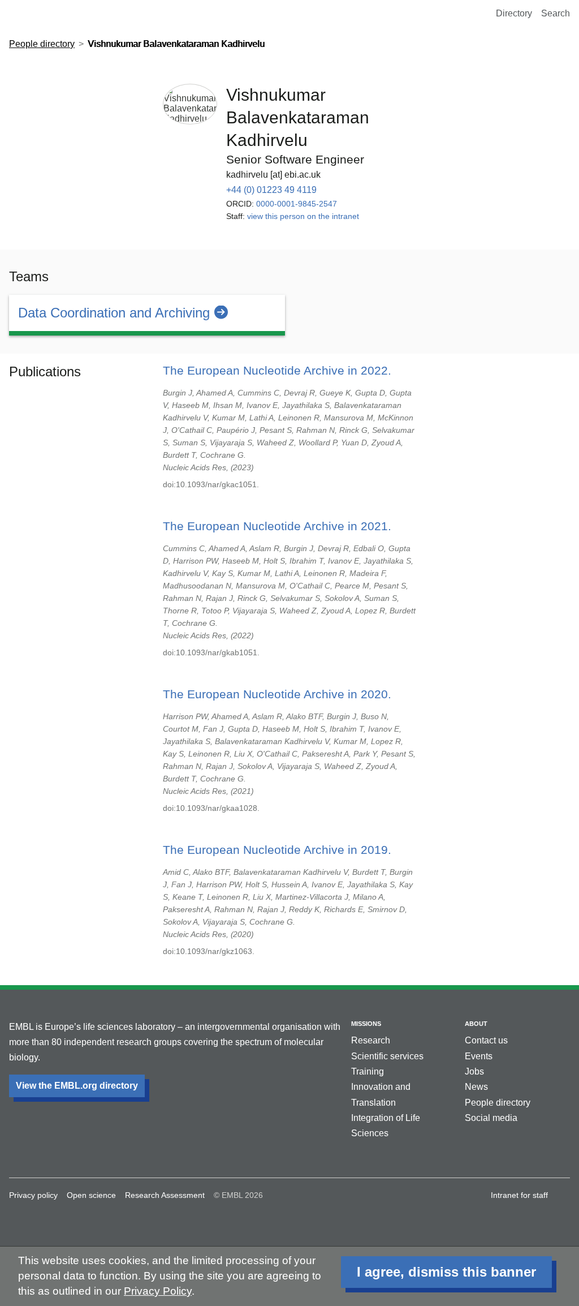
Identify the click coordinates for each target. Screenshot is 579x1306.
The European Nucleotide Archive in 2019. (277, 849)
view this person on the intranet (303, 216)
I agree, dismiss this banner (446, 1271)
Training (367, 1071)
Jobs (474, 1071)
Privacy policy (33, 1195)
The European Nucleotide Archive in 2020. (277, 694)
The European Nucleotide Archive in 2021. (277, 525)
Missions (366, 1023)
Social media (491, 1118)
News (476, 1087)
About (476, 1023)
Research (370, 1040)
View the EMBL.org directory (77, 1085)
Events (478, 1056)
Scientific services (387, 1056)
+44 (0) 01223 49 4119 (271, 190)
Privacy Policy (158, 1291)
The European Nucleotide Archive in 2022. (277, 370)
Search (555, 13)
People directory (42, 44)
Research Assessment (165, 1195)
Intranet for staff (519, 1195)
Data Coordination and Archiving (114, 312)
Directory (514, 13)
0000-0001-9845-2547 (296, 203)
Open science (91, 1195)
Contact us (486, 1040)
